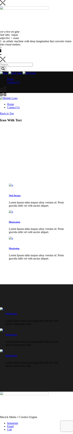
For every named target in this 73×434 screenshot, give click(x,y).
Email (10, 426)
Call (9, 429)
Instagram (12, 423)
